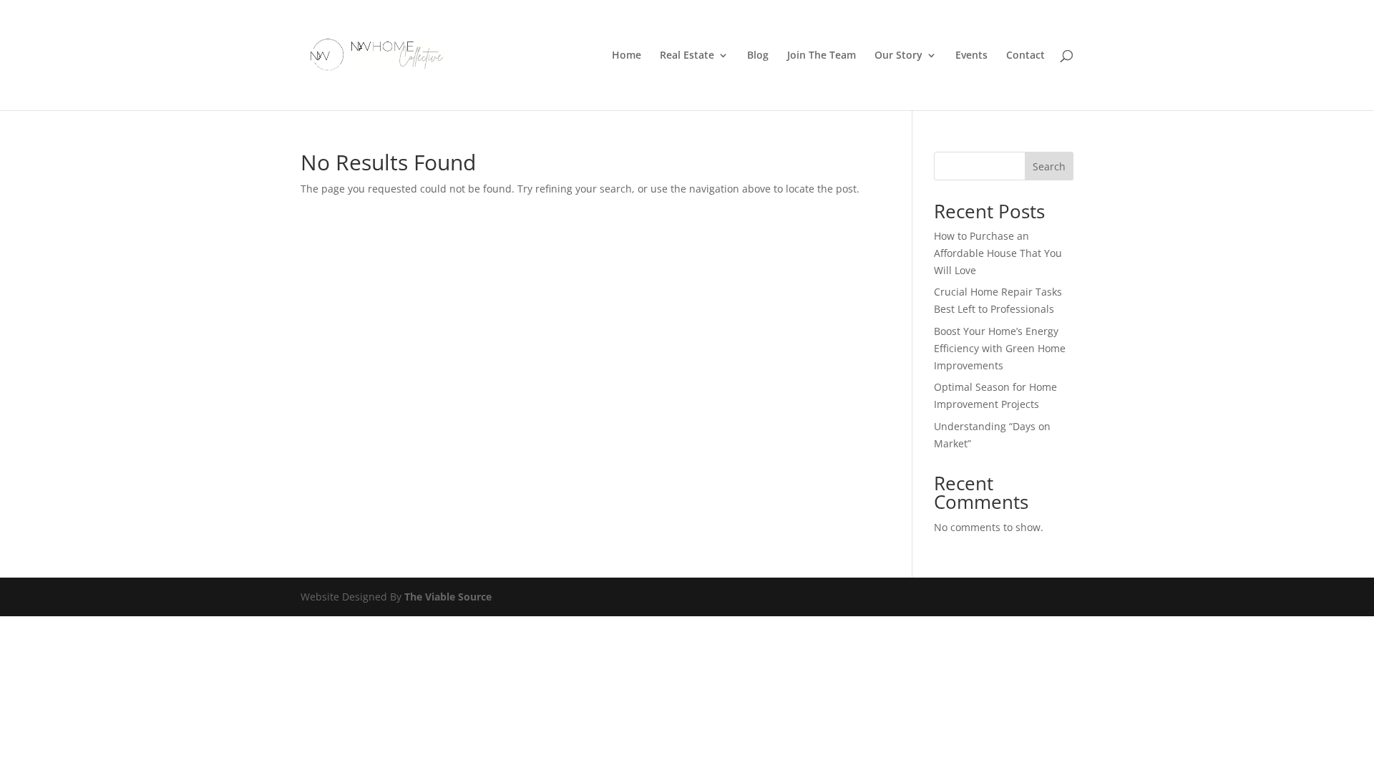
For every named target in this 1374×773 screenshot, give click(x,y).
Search (1049, 166)
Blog (758, 56)
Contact (1025, 56)
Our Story (898, 56)
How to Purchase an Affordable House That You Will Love (998, 253)
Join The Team (821, 56)
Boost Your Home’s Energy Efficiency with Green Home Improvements (1000, 348)
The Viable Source (448, 596)
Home (626, 56)
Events (971, 56)
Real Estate (687, 56)
